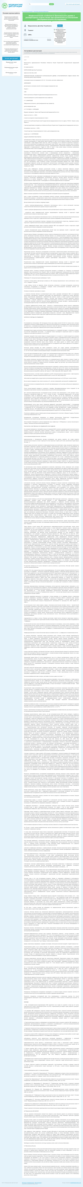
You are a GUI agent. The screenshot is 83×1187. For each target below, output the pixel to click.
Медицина (24, 1182)
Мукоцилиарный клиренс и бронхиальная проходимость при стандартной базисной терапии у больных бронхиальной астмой (11, 26)
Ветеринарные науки (11, 72)
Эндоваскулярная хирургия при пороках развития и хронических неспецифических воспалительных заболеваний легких (11, 35)
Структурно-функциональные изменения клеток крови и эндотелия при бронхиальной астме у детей (11, 50)
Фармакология (30, 1182)
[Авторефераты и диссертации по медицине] (12, 5)
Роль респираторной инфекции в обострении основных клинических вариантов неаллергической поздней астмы (11, 43)
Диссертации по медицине (27, 11)
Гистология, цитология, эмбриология (41, 11)
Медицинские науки (11, 62)
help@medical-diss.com (75, 1182)
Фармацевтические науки (11, 67)
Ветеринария (38, 1182)
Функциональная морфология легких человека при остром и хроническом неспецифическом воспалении (11, 18)
